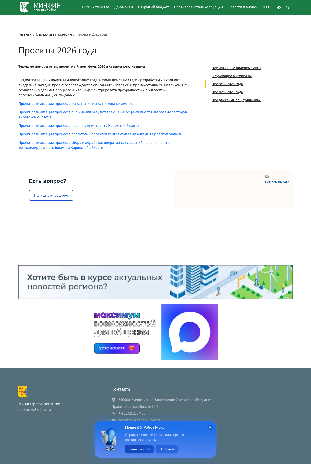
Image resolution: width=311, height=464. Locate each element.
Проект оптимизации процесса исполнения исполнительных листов (75, 103)
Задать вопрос (139, 449)
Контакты (121, 389)
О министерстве (95, 7)
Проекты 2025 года (227, 92)
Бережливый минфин (54, 34)
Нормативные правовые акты (236, 68)
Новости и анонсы (243, 7)
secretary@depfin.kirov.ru (139, 420)
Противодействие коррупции (198, 7)
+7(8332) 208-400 (131, 413)
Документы (123, 7)
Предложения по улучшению (236, 100)
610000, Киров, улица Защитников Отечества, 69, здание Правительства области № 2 (161, 403)
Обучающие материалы (232, 76)
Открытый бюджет (153, 7)
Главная (25, 34)
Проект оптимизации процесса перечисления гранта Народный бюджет (78, 125)
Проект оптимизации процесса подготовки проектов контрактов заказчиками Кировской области (100, 134)
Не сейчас (167, 449)
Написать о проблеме (51, 195)
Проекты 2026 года (227, 84)
